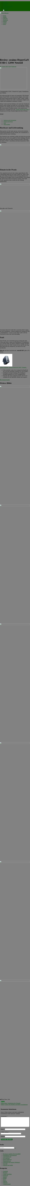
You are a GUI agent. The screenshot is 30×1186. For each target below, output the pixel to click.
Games (4, 22)
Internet (5, 21)
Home (4, 15)
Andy (9, 66)
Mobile (5, 17)
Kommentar (4, 1116)
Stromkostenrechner (8, 6)
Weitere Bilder (7, 124)
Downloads (6, 3)
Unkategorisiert (7, 1184)
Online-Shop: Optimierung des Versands (10, 1103)
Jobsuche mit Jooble (8, 1165)
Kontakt (5, 2)
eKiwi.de (5, 4)
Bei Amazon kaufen (5, 379)
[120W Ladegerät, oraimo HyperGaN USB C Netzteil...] (6, 366)
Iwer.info (5, 1163)
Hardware (5, 20)
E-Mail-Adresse (5, 1132)
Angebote (5, 1171)
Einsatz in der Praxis (8, 121)
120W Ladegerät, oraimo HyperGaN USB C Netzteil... (13, 367)
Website (3, 1136)
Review (3, 1101)
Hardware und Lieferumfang (10, 120)
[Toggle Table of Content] (1, 117)
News (4, 24)
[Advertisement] (15, 41)
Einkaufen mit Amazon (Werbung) (11, 1162)
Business (5, 1172)
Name (3, 1129)
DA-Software (6, 1158)
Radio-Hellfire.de (7, 1159)
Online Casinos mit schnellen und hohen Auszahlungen (14, 1104)
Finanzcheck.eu (7, 1161)
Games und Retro (7, 1174)
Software (5, 18)
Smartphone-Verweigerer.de (10, 1155)
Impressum (5, 9)
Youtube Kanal (6, 7)
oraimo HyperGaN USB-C (22, 109)
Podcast (5, 1181)
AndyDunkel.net (7, 1156)
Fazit (5, 123)
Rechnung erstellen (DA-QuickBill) (11, 1154)
